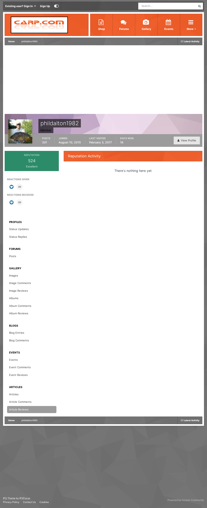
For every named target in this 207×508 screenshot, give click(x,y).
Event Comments (20, 367)
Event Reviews (18, 375)
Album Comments (20, 305)
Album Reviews (18, 313)
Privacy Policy (11, 502)
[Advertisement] (53, 80)
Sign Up (45, 6)
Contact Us (29, 502)
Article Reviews (19, 409)
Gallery (146, 29)
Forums (124, 29)
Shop (101, 29)
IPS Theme (9, 498)
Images (13, 275)
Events (168, 29)
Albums (13, 298)
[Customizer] (56, 6)
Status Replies (18, 236)
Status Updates (182, 5)
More (190, 29)
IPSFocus (24, 498)
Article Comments (20, 401)
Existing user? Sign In (19, 6)
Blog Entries (16, 332)
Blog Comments (19, 340)
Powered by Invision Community (186, 500)
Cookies (44, 502)
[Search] (199, 6)
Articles (14, 394)
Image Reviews (18, 290)
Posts (12, 256)
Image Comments (20, 283)
